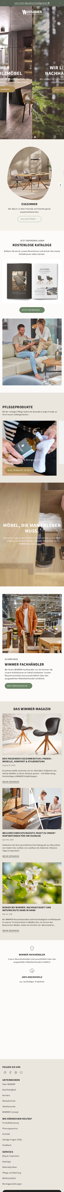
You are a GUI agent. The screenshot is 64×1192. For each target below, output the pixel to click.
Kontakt (6, 1134)
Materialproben (9, 1167)
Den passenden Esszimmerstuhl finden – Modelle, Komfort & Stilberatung (27, 760)
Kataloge (6, 1161)
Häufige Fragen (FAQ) (12, 1139)
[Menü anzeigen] (4, 12)
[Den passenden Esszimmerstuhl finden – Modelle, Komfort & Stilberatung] (32, 734)
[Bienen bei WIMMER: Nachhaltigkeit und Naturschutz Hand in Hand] (32, 883)
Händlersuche (8, 1106)
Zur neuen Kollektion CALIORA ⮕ (32, 3)
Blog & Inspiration (10, 1156)
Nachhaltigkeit (9, 1089)
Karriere (6, 1095)
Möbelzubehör (9, 1178)
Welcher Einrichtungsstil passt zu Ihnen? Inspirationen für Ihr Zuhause (28, 834)
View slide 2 (32, 137)
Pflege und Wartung (11, 1172)
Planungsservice (10, 1128)
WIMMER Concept (10, 1112)
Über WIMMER (8, 1084)
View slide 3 (35, 137)
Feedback (6, 1145)
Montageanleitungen (12, 1183)
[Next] (60, 3)
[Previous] (3, 3)
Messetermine (8, 1100)
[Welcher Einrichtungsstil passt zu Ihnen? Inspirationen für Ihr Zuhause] (32, 808)
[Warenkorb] (60, 12)
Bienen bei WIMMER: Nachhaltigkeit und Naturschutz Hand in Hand (26, 909)
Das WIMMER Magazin (32, 709)
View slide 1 (29, 137)
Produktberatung (10, 1122)
